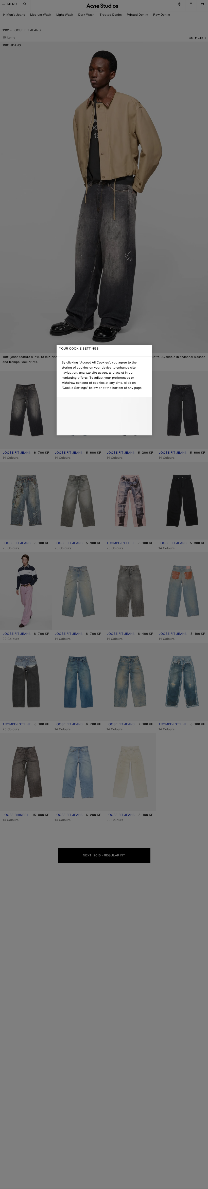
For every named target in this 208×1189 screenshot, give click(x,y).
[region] (104, 390)
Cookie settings (104, 405)
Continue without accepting (102, 417)
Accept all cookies (104, 427)
